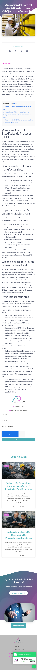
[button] (10, 51)
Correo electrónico (7, 426)
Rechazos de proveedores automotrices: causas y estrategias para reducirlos (18, 486)
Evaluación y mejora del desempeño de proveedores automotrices (18, 535)
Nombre (4, 414)
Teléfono (4, 420)
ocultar (15, 103)
